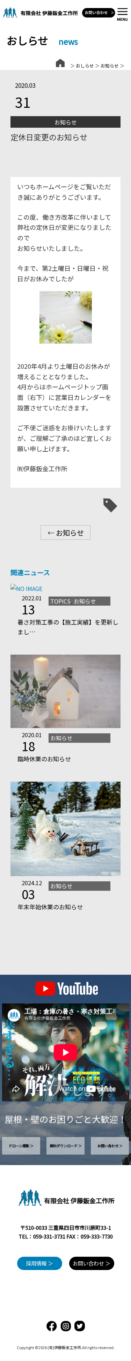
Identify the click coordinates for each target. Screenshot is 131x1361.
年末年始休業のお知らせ (50, 906)
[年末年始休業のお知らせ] (65, 873)
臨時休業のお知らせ (44, 758)
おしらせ (85, 65)
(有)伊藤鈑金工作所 (64, 1347)
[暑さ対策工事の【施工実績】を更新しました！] (26, 588)
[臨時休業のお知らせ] (65, 725)
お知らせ (110, 65)
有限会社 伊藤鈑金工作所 (79, 1200)
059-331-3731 (49, 1236)
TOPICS (60, 601)
